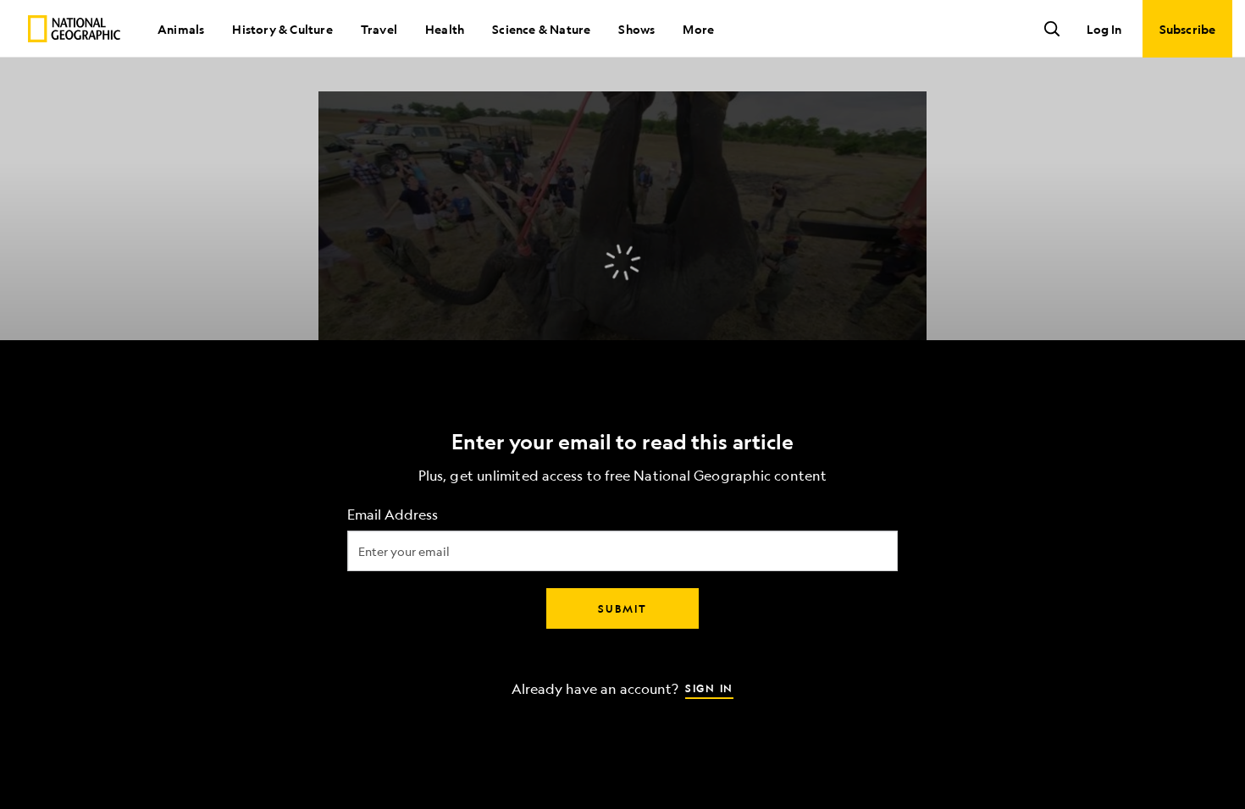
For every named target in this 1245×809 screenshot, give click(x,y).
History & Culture (282, 28)
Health (444, 28)
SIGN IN (709, 688)
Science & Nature (541, 28)
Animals (181, 28)
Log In (1104, 28)
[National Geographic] (74, 28)
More (698, 28)
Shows (636, 28)
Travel (379, 28)
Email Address (392, 515)
